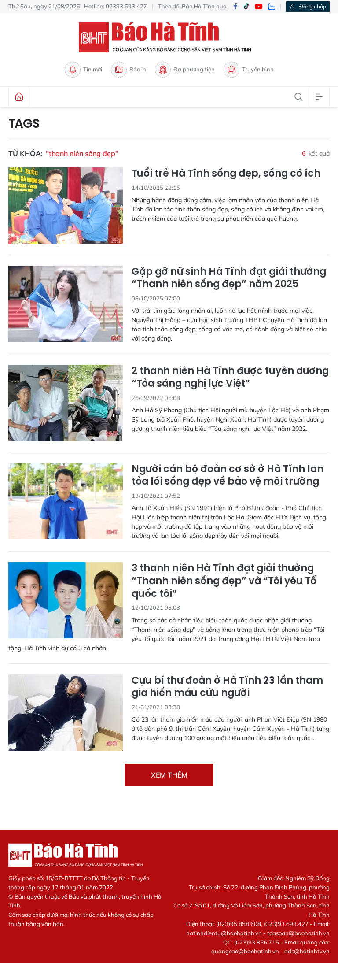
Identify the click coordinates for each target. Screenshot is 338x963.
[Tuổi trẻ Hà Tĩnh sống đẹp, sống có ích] (65, 205)
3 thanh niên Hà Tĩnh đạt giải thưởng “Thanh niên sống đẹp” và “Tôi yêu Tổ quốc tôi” (224, 581)
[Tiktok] (246, 6)
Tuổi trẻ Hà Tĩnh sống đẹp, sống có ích (226, 173)
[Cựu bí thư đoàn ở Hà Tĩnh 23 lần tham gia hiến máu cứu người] (65, 712)
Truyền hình (258, 69)
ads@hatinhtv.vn (307, 951)
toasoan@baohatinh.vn (298, 933)
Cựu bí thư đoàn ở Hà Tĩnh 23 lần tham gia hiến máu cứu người (227, 687)
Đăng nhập (312, 6)
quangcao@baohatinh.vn (245, 951)
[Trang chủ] (19, 97)
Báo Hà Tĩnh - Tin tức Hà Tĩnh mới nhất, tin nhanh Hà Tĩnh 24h (169, 37)
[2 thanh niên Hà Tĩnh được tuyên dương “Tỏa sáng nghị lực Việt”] (65, 403)
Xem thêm (169, 774)
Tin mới (92, 69)
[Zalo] (271, 6)
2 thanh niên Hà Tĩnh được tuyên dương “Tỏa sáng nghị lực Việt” (230, 377)
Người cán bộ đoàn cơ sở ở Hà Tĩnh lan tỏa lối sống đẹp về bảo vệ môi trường (227, 475)
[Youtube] (259, 6)
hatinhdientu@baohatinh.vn (224, 933)
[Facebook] (235, 6)
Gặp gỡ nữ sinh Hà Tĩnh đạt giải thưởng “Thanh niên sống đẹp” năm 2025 (229, 278)
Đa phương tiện (194, 69)
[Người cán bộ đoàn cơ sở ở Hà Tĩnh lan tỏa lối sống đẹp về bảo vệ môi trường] (65, 501)
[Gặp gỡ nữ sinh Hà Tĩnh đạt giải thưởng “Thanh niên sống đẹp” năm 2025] (65, 304)
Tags (24, 124)
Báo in (137, 69)
